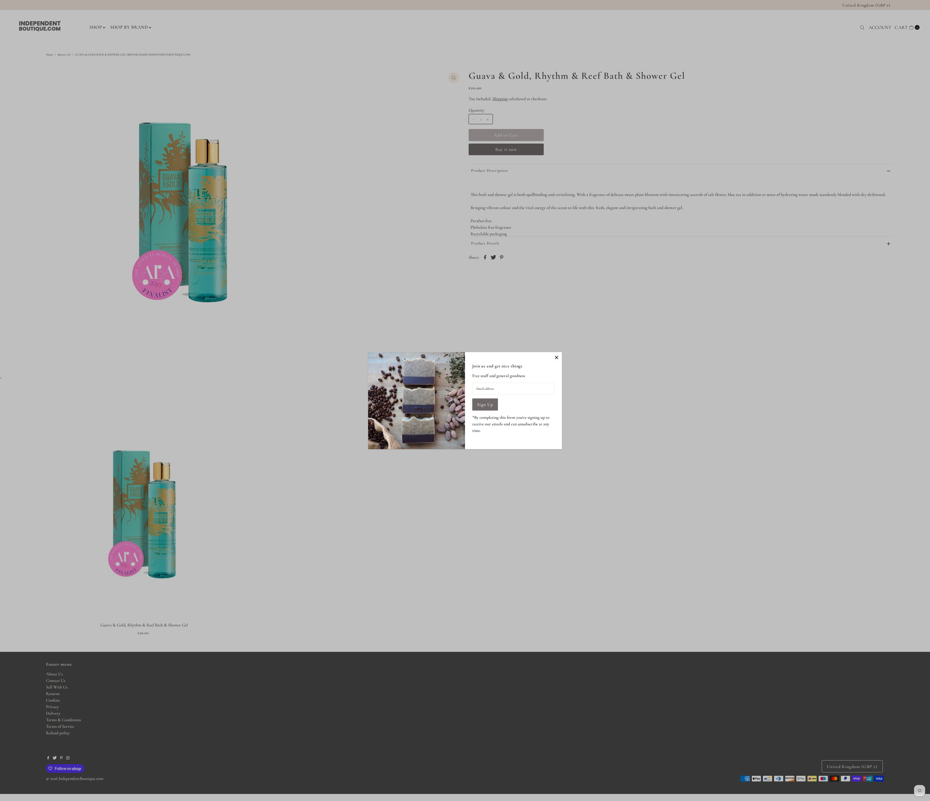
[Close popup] (556, 357)
